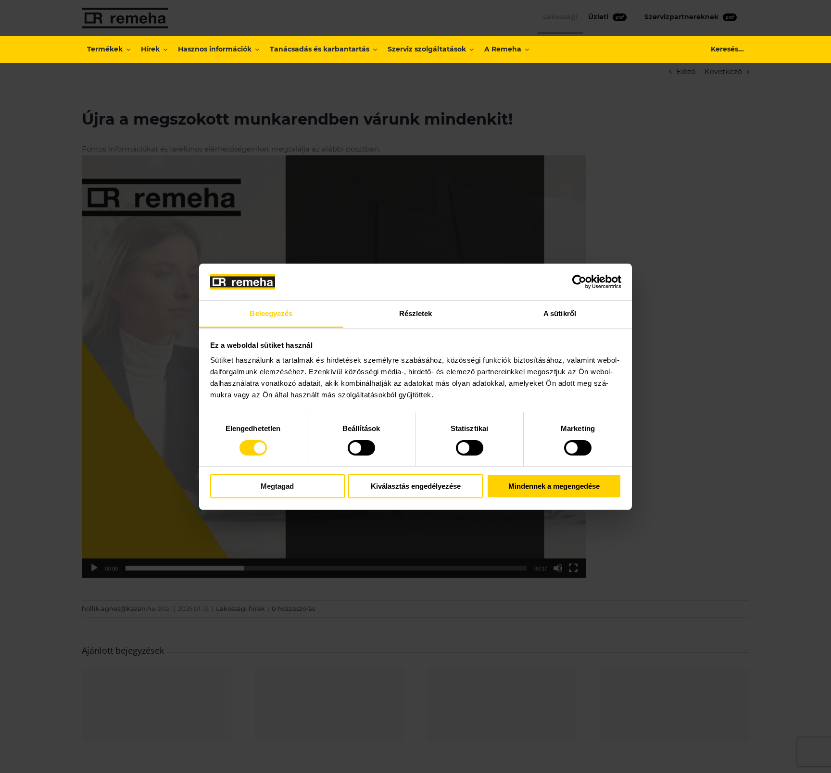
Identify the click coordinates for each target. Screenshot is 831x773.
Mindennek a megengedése (554, 486)
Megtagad (277, 486)
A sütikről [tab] (559, 313)
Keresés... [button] (727, 49)
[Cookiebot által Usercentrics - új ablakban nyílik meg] (579, 282)
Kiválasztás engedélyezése (416, 486)
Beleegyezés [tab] (271, 313)
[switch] (361, 448)
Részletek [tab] (415, 313)
